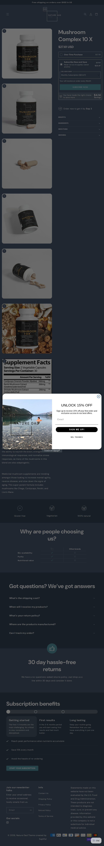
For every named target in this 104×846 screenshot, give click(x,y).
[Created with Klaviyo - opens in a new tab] (52, 450)
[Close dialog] (98, 396)
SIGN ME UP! (76, 429)
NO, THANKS (77, 437)
